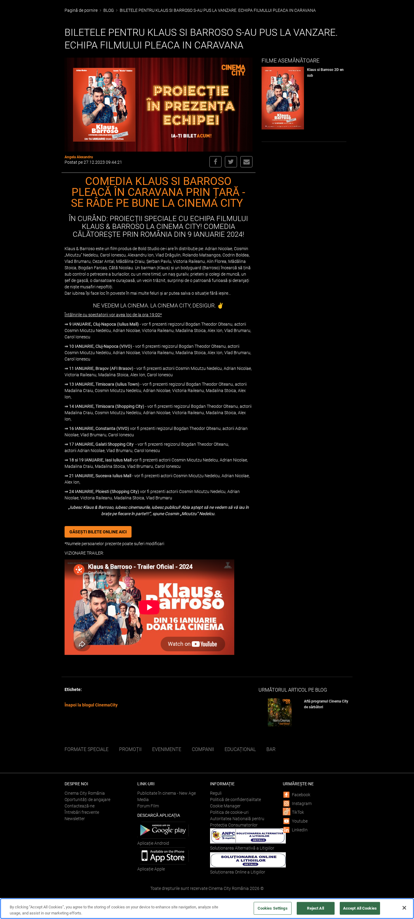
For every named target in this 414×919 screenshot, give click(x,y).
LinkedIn (300, 829)
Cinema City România (85, 793)
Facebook (301, 794)
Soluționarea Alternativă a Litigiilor (242, 848)
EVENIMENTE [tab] (166, 749)
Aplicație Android (153, 843)
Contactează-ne (80, 805)
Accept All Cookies (360, 908)
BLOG (108, 10)
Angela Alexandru (79, 157)
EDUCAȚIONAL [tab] (240, 749)
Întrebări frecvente (82, 812)
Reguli (216, 793)
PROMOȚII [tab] (130, 749)
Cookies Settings (273, 908)
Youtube (300, 821)
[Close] (404, 907)
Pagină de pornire (81, 10)
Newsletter (75, 818)
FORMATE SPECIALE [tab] (87, 749)
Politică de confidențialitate (235, 799)
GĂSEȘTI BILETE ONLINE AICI (98, 531)
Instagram (302, 803)
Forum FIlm (148, 805)
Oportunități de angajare (87, 799)
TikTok (298, 812)
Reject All (315, 908)
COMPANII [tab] (203, 749)
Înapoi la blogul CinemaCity (91, 705)
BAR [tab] (270, 749)
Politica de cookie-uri (229, 812)
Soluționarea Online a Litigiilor (237, 872)
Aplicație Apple (151, 869)
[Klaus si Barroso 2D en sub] (284, 98)
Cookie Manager (225, 805)
